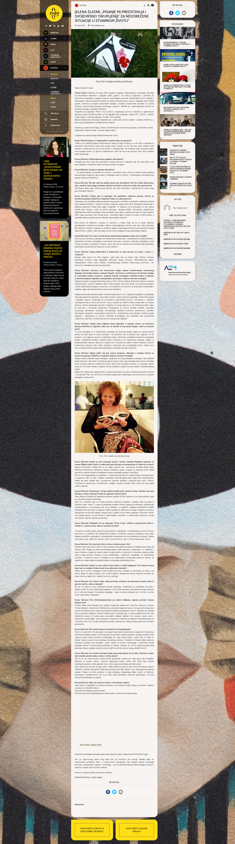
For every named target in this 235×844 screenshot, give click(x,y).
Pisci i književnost (180, 208)
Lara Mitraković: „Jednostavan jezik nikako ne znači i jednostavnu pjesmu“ (52, 170)
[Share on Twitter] (114, 793)
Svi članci (178, 254)
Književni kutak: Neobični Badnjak (177, 248)
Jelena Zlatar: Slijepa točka (90, 745)
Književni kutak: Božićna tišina (176, 244)
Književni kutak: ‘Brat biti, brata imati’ (176, 234)
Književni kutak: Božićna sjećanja (177, 239)
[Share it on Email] (120, 793)
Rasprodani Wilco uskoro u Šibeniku (181, 178)
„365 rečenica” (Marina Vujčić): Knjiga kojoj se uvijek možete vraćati (53, 251)
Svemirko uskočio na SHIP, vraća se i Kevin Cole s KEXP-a (181, 185)
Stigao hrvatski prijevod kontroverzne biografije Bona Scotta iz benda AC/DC (180, 170)
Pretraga (55, 113)
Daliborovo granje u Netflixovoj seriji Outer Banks (180, 152)
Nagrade (54, 119)
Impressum (55, 125)
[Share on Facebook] (108, 793)
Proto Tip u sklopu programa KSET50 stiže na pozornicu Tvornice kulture (181, 160)
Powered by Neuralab (55, 131)
